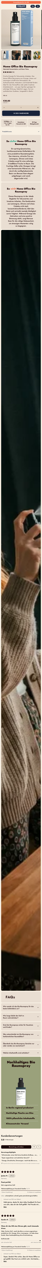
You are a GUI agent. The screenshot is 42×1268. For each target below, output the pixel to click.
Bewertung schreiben (16, 1147)
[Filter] (34, 1147)
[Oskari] (21, 6)
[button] (37, 6)
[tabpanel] (6, 55)
